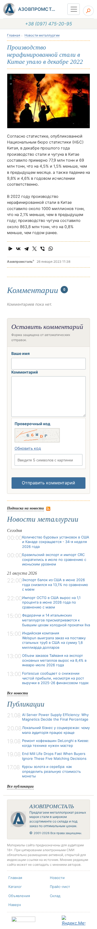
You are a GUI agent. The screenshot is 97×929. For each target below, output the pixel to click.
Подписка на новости (25, 508)
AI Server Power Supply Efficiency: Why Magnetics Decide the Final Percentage (55, 717)
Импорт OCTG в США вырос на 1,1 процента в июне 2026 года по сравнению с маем (51, 602)
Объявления (19, 896)
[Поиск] (88, 11)
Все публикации (20, 786)
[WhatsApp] (50, 248)
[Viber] (42, 248)
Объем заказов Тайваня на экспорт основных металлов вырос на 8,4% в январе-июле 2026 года (54, 660)
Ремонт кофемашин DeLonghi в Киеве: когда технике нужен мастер (55, 743)
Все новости (17, 693)
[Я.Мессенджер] (10, 248)
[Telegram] (26, 248)
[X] (34, 248)
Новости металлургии (42, 35)
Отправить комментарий (48, 482)
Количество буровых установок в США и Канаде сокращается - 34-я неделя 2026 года (55, 542)
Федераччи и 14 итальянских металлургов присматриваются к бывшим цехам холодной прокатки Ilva (56, 620)
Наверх (14, 905)
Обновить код (28, 448)
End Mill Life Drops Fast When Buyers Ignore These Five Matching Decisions (54, 756)
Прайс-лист (60, 886)
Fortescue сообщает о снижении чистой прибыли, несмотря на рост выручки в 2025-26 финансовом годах (55, 678)
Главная (13, 35)
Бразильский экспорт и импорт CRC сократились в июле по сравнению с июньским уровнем (54, 559)
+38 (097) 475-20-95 (48, 23)
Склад (55, 896)
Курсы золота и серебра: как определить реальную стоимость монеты (51, 771)
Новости (57, 877)
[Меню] (73, 9)
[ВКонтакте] (18, 248)
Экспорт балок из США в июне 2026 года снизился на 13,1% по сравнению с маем (55, 584)
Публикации (25, 704)
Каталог (15, 886)
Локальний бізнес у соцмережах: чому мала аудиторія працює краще (56, 730)
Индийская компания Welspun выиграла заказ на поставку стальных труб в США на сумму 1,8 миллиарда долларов (54, 640)
